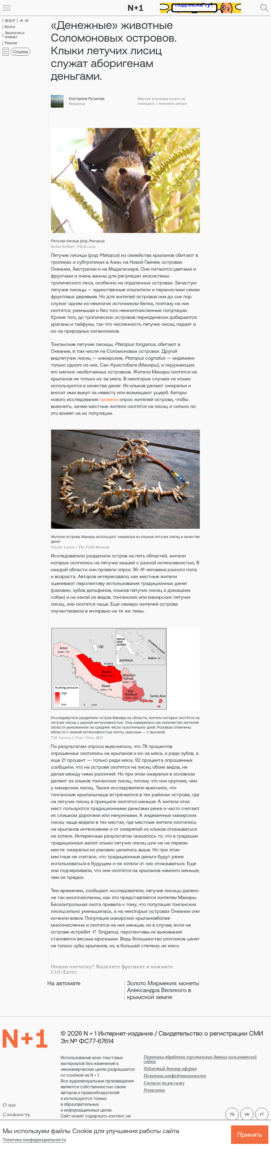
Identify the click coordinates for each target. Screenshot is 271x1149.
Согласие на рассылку (164, 1083)
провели (109, 399)
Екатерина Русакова (87, 98)
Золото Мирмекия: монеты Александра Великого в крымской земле (163, 990)
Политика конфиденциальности (34, 1139)
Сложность (16, 1115)
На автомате (63, 983)
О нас (9, 1105)
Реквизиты (154, 1090)
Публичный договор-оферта (170, 1069)
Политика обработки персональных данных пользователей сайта (200, 1059)
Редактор (77, 104)
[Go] (7, 8)
